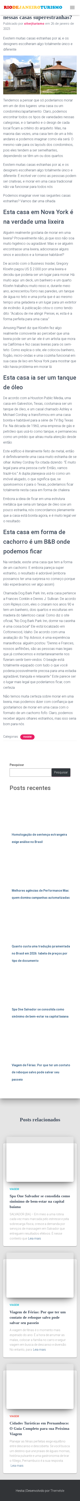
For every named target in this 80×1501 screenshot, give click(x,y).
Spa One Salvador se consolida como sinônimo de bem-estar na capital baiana (40, 1201)
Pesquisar (17, 765)
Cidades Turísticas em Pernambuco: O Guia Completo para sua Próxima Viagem (39, 1428)
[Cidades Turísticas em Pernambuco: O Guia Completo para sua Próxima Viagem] (40, 1386)
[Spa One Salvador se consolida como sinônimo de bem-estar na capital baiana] (40, 1159)
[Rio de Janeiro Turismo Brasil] (34, 7)
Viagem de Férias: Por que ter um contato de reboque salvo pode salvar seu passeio (41, 1072)
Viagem (27, 737)
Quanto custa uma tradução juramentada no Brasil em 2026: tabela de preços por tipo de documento (41, 953)
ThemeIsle (57, 1490)
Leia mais (34, 1238)
